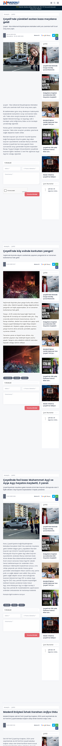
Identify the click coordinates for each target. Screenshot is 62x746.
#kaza (14, 605)
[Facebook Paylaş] (56, 38)
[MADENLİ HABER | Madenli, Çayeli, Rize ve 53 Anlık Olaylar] (11, 3)
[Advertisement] (21, 88)
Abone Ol (36, 35)
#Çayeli (7, 605)
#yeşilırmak (8, 378)
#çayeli (17, 378)
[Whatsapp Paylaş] (56, 35)
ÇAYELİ (13, 14)
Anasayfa (6, 14)
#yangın (24, 378)
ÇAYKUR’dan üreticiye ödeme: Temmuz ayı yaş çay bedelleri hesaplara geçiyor (35, 8)
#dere (21, 605)
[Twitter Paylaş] (53, 35)
